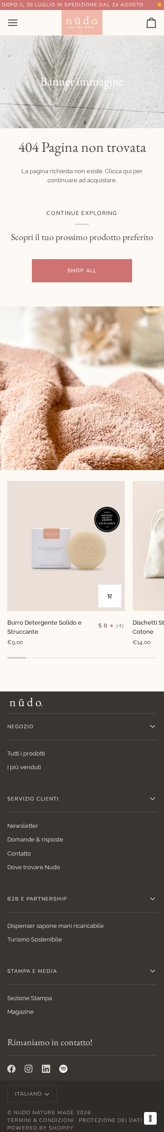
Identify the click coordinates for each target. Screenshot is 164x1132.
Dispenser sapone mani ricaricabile (55, 925)
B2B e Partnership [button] (37, 898)
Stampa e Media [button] (32, 971)
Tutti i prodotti (26, 753)
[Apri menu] (21, 22)
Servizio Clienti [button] (33, 798)
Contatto (19, 853)
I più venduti (24, 767)
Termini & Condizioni (40, 1120)
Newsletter (22, 825)
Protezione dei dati (111, 1120)
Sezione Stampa (29, 998)
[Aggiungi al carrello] (109, 596)
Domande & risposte (35, 839)
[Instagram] (29, 1069)
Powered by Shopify (40, 1128)
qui (127, 171)
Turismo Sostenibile (34, 939)
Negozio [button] (20, 726)
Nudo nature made (44, 1112)
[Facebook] (11, 1069)
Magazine (20, 1011)
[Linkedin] (46, 1069)
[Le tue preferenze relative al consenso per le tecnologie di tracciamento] (150, 1118)
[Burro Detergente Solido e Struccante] (66, 546)
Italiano (28, 1093)
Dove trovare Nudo (33, 867)
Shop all (81, 270)
